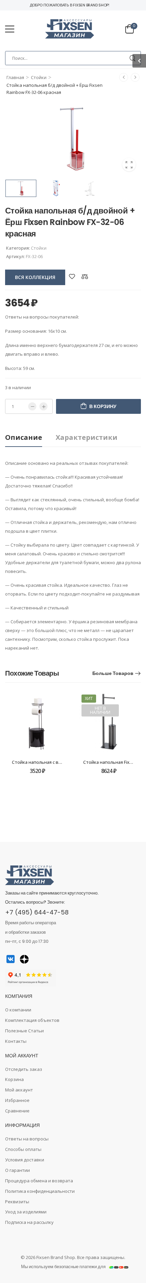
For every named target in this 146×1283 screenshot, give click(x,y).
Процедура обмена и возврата (39, 1181)
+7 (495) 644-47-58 (37, 912)
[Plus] (43, 406)
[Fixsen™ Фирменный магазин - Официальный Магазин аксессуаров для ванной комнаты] (69, 29)
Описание (23, 437)
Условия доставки (24, 1160)
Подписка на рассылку (29, 1222)
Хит (89, 698)
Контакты (15, 1041)
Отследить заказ (23, 1069)
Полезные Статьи (24, 1031)
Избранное (17, 1100)
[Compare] (85, 276)
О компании (18, 1010)
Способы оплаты (23, 1149)
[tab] (30, 438)
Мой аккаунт (19, 1090)
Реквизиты (17, 1202)
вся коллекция (35, 277)
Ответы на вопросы (27, 1139)
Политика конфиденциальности (40, 1191)
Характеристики (86, 437)
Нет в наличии (100, 710)
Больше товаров (112, 673)
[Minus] (32, 406)
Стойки (39, 77)
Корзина (14, 1079)
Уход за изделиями (26, 1212)
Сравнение (17, 1111)
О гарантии (17, 1170)
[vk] (10, 959)
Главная (15, 77)
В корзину (102, 406)
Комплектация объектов (32, 1020)
